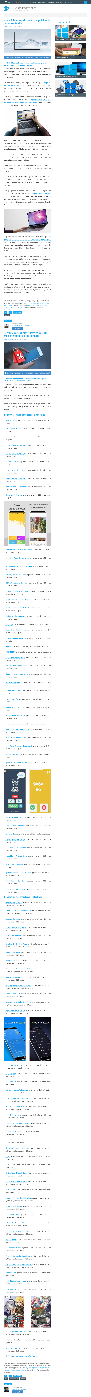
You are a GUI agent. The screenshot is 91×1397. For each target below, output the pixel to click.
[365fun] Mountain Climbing (16, 575)
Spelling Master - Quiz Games (18, 873)
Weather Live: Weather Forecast (18, 911)
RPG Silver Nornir (13, 1289)
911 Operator (11, 1073)
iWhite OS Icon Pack (14, 1348)
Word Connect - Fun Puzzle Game (19, 566)
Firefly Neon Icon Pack (15, 715)
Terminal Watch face (14, 437)
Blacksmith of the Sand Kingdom (18, 1198)
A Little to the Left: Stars (16, 1223)
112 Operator (11, 1082)
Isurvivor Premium (13, 682)
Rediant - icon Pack (13, 462)
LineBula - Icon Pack (14, 960)
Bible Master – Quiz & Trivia (17, 666)
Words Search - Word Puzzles (18, 608)
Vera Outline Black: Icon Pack (18, 1098)
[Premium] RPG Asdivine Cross (18, 1231)
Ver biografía (17, 328)
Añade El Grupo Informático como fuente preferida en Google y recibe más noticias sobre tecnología (28, 57)
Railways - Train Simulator (16, 558)
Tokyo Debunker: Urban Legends (19, 599)
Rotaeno (9, 724)
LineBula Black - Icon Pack (16, 944)
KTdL (8, 1156)
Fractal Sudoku (11, 1239)
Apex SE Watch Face (14, 1140)
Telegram (6, 307)
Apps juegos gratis (22, 2)
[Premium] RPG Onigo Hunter (18, 1123)
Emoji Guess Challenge (15, 826)
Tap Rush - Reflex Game (16, 848)
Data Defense (11, 420)
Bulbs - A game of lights (16, 817)
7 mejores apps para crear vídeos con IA (22, 1356)
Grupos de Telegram (69, 2)
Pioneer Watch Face (13, 1131)
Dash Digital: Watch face (16, 1281)
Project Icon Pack (12, 699)
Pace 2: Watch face (13, 1115)
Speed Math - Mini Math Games (19, 762)
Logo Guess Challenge (14, 864)
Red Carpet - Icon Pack (15, 453)
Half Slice (9, 646)
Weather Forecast (13, 919)
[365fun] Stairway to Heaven (18, 591)
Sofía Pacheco (8, 26)
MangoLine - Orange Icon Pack (18, 969)
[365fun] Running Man (14, 638)
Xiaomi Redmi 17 (42, 2)
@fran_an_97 (15, 1389)
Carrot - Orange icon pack (16, 445)
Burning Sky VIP (12, 754)
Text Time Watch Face (15, 657)
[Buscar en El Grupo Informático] (85, 2)
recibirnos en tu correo (17, 307)
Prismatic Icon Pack (13, 691)
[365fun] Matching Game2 (16, 583)
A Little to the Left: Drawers (17, 1090)
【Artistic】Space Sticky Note (18, 1148)
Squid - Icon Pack (13, 952)
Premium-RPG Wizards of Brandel (19, 1264)
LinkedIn (26, 326)
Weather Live (11, 1273)
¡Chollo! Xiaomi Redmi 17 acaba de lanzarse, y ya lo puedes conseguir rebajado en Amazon (25, 64)
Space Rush (10, 834)
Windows (7, 315)
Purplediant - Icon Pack (15, 470)
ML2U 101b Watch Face (15, 738)
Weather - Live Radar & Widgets (18, 1002)
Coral (8, 1340)
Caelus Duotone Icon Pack (16, 1331)
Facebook (29, 305)
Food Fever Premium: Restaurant (19, 746)
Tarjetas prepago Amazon (55, 2)
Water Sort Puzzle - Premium (18, 630)
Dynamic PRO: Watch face (16, 1107)
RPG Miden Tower (13, 1214)
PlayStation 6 (32, 2)
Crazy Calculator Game (15, 839)
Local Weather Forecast (15, 1010)
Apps (6, 1379)
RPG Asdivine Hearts (14, 1206)
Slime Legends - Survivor (16, 674)
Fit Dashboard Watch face (16, 1173)
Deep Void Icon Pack (14, 902)
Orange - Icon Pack (13, 977)
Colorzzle (9, 624)
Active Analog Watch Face (16, 1181)
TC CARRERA (10, 652)
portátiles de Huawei (42, 193)
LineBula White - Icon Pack (16, 487)
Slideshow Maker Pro (14, 495)
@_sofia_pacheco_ (17, 326)
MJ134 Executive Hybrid (15, 1065)
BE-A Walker (10, 1190)
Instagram (38, 305)
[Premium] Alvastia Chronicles (18, 1256)
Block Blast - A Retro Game (16, 856)
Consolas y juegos (14, 1379)
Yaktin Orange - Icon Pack (16, 478)
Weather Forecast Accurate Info (18, 985)
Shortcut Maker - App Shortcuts (19, 729)
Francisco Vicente (9, 339)
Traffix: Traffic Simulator (16, 616)
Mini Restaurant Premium (16, 889)
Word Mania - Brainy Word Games (19, 550)
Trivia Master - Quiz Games (16, 881)
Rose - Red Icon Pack (14, 936)
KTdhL (8, 1165)
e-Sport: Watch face (13, 428)
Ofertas (23, 1379)
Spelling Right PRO (13, 707)
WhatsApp (44, 305)
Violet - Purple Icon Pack (16, 927)
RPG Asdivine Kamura (14, 1248)
